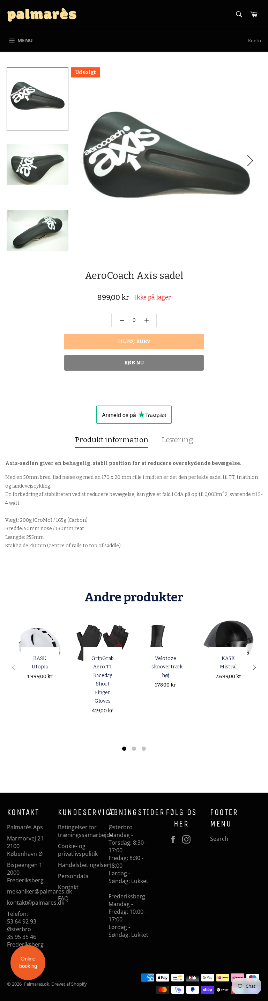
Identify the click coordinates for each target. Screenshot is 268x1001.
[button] (250, 160)
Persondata (73, 876)
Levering (177, 439)
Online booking (28, 962)
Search (219, 839)
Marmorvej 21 (25, 838)
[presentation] (13, 668)
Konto (254, 40)
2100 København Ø (25, 850)
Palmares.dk (36, 984)
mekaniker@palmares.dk (39, 891)
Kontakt (68, 887)
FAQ (63, 898)
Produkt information (111, 439)
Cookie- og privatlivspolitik (78, 850)
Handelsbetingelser (83, 865)
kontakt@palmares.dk (35, 902)
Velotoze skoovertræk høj (167, 667)
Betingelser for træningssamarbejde (85, 831)
